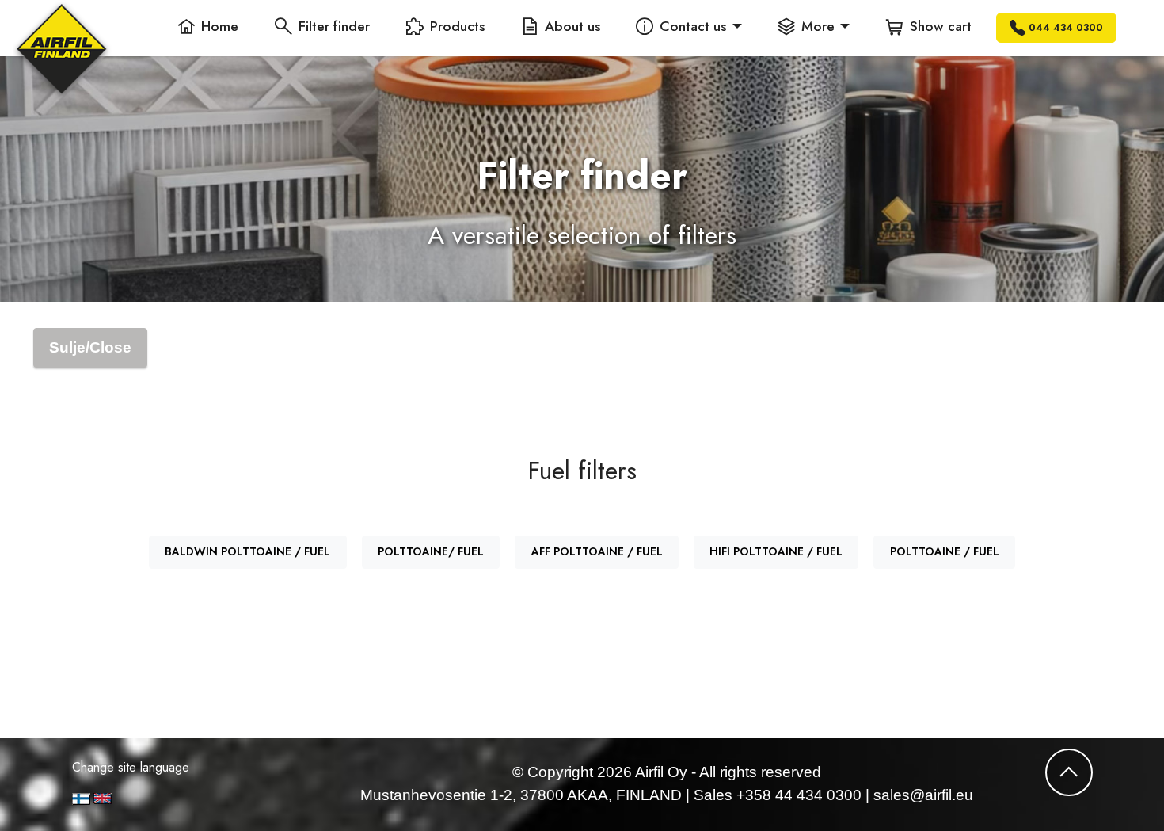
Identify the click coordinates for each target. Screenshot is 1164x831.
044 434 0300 (1066, 28)
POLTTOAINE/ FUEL (431, 551)
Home (219, 26)
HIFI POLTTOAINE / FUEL (776, 551)
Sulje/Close (90, 347)
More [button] (818, 26)
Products (457, 26)
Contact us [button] (693, 26)
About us (572, 26)
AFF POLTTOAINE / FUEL (597, 551)
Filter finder (334, 26)
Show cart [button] (941, 26)
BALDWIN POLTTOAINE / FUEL (247, 551)
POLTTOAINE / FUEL (944, 551)
